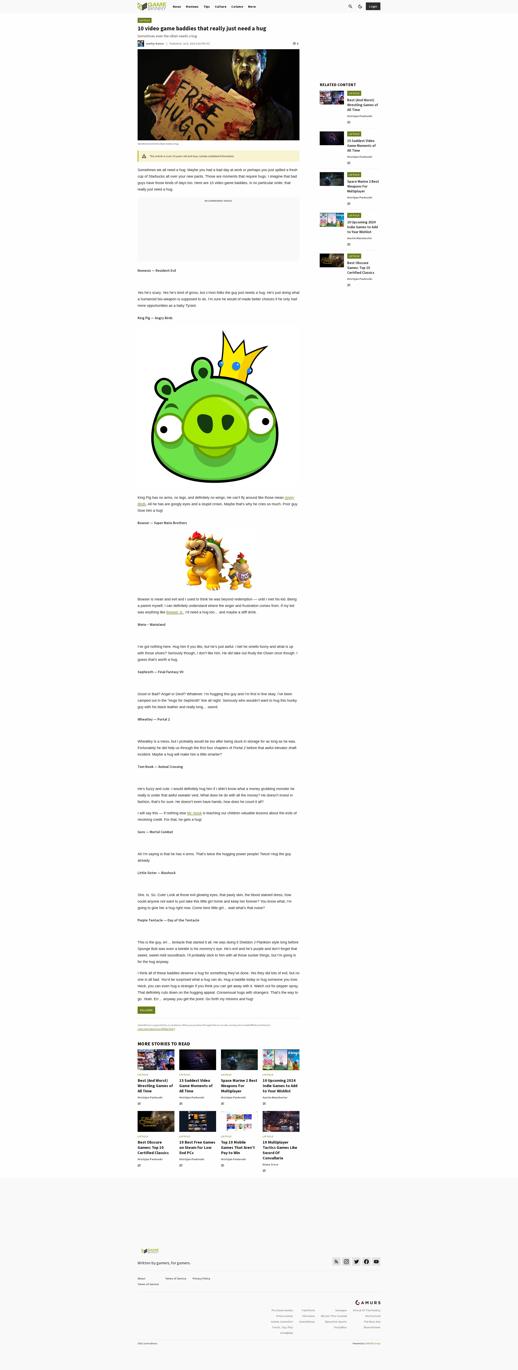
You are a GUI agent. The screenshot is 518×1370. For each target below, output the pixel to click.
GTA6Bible (286, 1333)
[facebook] (366, 1261)
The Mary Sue (372, 1321)
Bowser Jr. (174, 612)
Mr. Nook (194, 813)
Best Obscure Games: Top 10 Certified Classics (153, 1147)
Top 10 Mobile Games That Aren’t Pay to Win (238, 1147)
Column (237, 6)
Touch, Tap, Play (282, 1327)
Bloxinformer (372, 1327)
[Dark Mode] (360, 6)
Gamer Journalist (282, 1321)
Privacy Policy (201, 1278)
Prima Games (284, 1316)
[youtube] (376, 1261)
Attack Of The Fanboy (366, 1310)
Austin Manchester (275, 1097)
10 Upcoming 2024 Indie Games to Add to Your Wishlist (280, 1085)
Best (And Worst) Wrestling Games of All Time (155, 1085)
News (177, 6)
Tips (207, 6)
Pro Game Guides (282, 1310)
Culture (220, 6)
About (141, 1278)
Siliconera (308, 1316)
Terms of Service (175, 1278)
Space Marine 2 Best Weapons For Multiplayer (239, 1085)
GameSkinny (307, 1321)
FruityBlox (340, 1327)
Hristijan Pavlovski (150, 1097)
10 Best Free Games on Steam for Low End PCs (197, 1147)
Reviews (192, 6)
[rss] (336, 1261)
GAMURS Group (372, 1343)
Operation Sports (336, 1321)
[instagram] (346, 1261)
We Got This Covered (334, 1316)
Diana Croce (270, 1164)
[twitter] (356, 1261)
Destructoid (372, 1316)
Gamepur (341, 1310)
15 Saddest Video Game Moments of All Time (196, 1085)
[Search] (350, 6)
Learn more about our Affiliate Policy (156, 1028)
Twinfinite (308, 1310)
